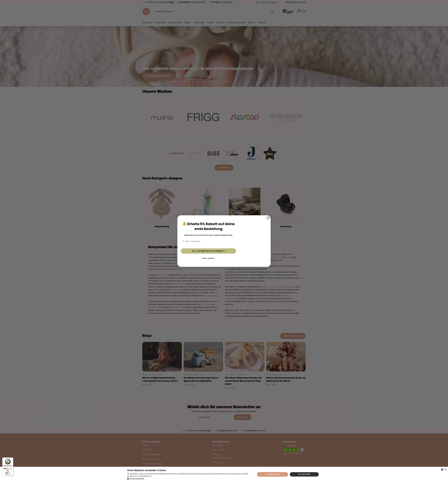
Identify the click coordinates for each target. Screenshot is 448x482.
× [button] (445, 469)
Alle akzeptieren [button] (272, 474)
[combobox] (442, 469)
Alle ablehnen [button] (304, 474)
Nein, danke (208, 258)
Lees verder (156, 476)
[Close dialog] (268, 213)
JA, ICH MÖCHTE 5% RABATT (208, 251)
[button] (189, 478)
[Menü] (11, 459)
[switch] (7, 473)
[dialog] (224, 474)
